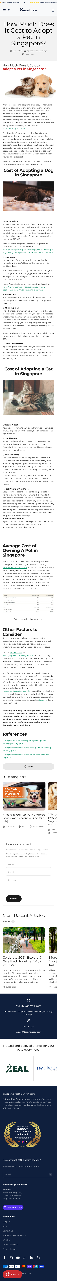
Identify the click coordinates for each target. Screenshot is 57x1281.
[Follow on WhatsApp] (38, 1257)
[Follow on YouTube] (18, 1257)
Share (30, 766)
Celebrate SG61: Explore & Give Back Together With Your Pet (22, 961)
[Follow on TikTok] (25, 1257)
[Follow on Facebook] (4, 1257)
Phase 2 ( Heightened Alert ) (16, 128)
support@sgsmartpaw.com (28, 1032)
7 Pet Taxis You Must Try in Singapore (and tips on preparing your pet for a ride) (24, 818)
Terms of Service (27, 856)
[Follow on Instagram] (11, 1257)
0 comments (30, 54)
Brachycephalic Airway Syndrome (18, 655)
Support (6, 1222)
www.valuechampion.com (15, 567)
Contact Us (8, 1231)
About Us (7, 1226)
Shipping (7, 1240)
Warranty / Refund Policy (14, 1235)
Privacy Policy (11, 856)
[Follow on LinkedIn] (31, 1257)
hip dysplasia (16, 652)
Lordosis (43, 700)
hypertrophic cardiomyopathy (17, 691)
